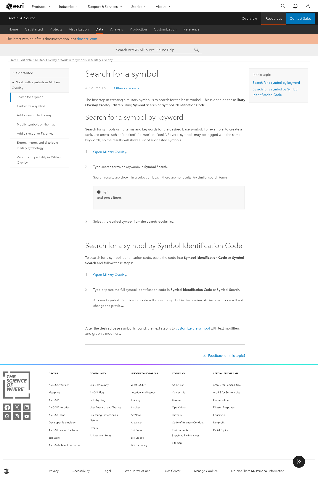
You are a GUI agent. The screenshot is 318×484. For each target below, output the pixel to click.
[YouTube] (27, 416)
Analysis (116, 29)
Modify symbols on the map (36, 124)
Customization (165, 29)
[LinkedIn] (27, 407)
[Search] (283, 6)
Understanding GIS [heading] (144, 373)
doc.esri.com (87, 39)
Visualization (79, 29)
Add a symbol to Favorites (35, 133)
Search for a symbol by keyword (276, 83)
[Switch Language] (295, 6)
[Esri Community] (7, 416)
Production (138, 29)
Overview (249, 18)
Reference (191, 29)
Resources (274, 18)
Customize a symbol (31, 106)
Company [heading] (178, 373)
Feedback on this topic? (226, 356)
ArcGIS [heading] (53, 373)
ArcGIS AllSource (21, 18)
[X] (17, 407)
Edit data (25, 60)
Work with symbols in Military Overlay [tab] (36, 85)
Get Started (34, 29)
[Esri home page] (15, 6)
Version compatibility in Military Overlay (39, 159)
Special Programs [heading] (225, 373)
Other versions (125, 88)
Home (13, 29)
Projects (56, 29)
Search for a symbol (30, 97)
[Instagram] (17, 416)
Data (99, 29)
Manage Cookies (205, 471)
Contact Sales (300, 18)
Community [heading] (98, 373)
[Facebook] (7, 407)
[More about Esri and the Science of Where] (16, 385)
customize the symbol (193, 328)
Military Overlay (46, 60)
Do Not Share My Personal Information (257, 471)
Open (109, 152)
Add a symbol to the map (34, 115)
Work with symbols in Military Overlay (86, 60)
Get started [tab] (24, 73)
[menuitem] (66, 385)
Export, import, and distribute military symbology (37, 145)
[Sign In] (308, 6)
